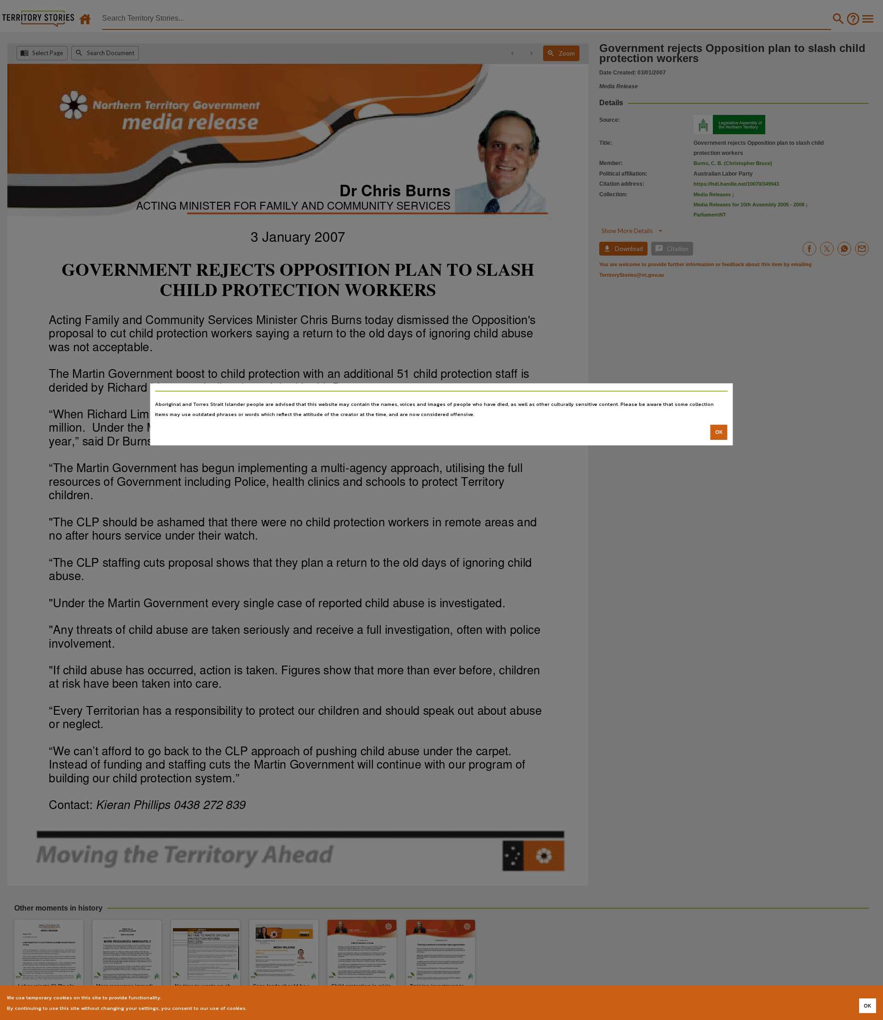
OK (719, 432)
